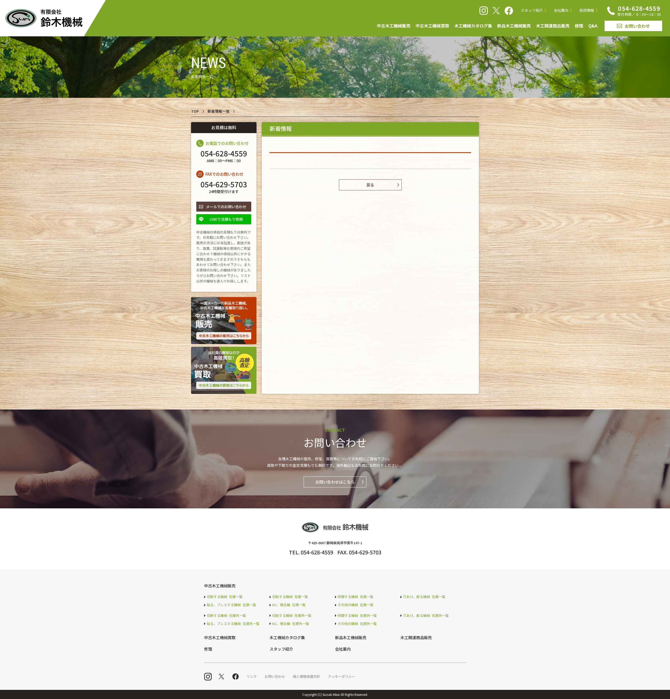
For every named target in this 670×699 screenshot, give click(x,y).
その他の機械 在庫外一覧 (357, 623)
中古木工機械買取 (432, 25)
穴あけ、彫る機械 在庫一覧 (424, 596)
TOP (195, 111)
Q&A (592, 25)
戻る (370, 184)
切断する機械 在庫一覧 (225, 596)
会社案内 (561, 10)
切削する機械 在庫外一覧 (291, 615)
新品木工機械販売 (514, 25)
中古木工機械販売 (393, 25)
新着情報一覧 (219, 111)
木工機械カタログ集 (473, 25)
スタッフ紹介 (532, 10)
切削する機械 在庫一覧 (290, 596)
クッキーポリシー (341, 676)
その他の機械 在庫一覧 (355, 604)
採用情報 (586, 10)
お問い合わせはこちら (335, 482)
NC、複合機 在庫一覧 (289, 604)
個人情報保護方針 (306, 676)
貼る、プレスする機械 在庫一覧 (231, 604)
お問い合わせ (637, 26)
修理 (579, 25)
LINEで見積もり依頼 (226, 219)
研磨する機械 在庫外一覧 (357, 615)
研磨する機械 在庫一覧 (355, 596)
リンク (252, 676)
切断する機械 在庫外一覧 (226, 615)
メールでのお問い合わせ (226, 206)
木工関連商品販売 (553, 25)
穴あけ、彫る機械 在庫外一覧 (426, 615)
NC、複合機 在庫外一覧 (290, 623)
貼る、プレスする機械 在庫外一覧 (233, 623)
